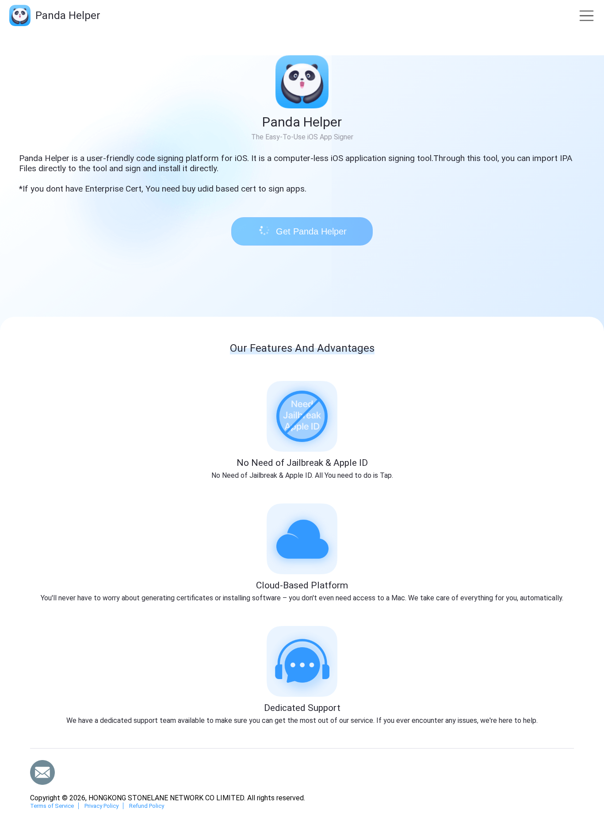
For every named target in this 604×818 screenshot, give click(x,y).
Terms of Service (52, 806)
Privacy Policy (101, 806)
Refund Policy (146, 806)
